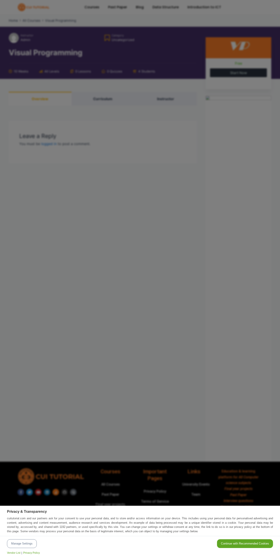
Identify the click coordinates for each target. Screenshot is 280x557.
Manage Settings (22, 543)
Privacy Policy (31, 552)
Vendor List (13, 552)
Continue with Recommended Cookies (245, 543)
